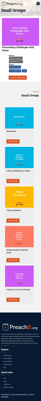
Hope (24, 71)
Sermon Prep (7, 355)
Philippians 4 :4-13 (16, 61)
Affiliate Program (9, 387)
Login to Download (17, 77)
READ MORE (13, 141)
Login (5, 381)
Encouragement (15, 71)
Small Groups (7, 364)
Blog (5, 367)
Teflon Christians (13, 210)
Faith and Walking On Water (18, 171)
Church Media (8, 358)
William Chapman (16, 58)
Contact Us (7, 384)
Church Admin (8, 361)
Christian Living (15, 67)
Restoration (11, 131)
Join (5, 378)
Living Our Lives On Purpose (18, 289)
